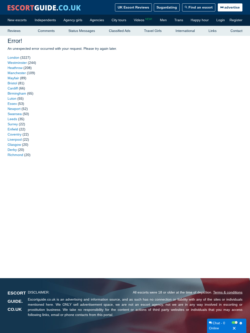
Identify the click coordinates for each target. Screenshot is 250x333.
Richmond (15, 155)
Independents (45, 20)
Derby (12, 150)
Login (220, 20)
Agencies (97, 20)
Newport (14, 109)
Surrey (13, 124)
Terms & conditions (227, 292)
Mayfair (13, 78)
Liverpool (15, 139)
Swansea (15, 114)
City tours (119, 20)
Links (212, 31)
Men (163, 20)
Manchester (17, 73)
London (13, 57)
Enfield (13, 129)
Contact (236, 31)
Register (235, 20)
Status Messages (81, 31)
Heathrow (15, 68)
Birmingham (17, 93)
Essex (12, 104)
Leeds (12, 119)
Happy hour (200, 20)
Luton (12, 98)
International (185, 31)
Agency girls (72, 20)
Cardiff (13, 88)
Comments (46, 31)
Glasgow (14, 145)
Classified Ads (119, 31)
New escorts (17, 20)
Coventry (14, 134)
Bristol (12, 83)
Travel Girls (153, 31)
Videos (143, 20)
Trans (178, 20)
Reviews (14, 31)
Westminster (17, 63)
